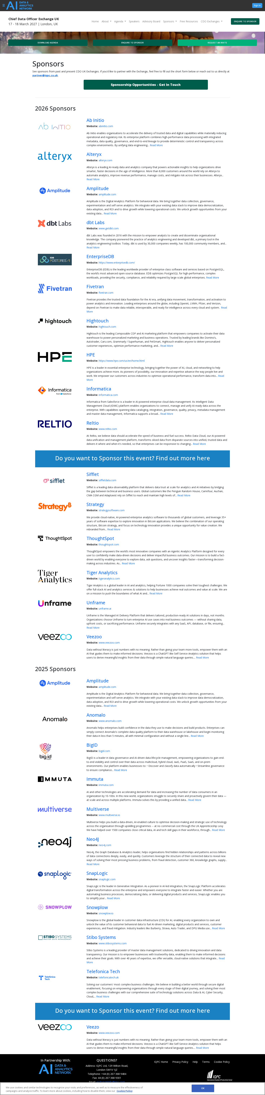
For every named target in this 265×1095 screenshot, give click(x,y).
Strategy (95, 504)
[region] (132, 1088)
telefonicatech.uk (109, 977)
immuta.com (106, 785)
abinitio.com (106, 126)
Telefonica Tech (103, 971)
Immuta (95, 779)
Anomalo (96, 715)
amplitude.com (107, 194)
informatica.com (108, 395)
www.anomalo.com (110, 721)
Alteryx (94, 154)
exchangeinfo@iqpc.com (110, 1082)
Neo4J (93, 839)
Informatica (99, 388)
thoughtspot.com (109, 544)
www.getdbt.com (109, 228)
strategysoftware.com (112, 510)
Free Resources (189, 21)
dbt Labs (96, 222)
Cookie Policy (222, 1061)
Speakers (134, 21)
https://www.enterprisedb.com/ (117, 262)
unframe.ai (105, 608)
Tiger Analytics (102, 572)
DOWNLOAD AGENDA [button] (48, 42)
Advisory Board (151, 21)
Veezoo (94, 636)
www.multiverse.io (109, 815)
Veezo (93, 1026)
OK (202, 1088)
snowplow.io (106, 913)
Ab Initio (95, 120)
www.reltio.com (108, 429)
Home (95, 21)
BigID (92, 745)
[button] (146, 85)
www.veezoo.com (109, 642)
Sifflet (93, 474)
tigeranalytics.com (109, 578)
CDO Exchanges (210, 21)
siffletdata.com (107, 480)
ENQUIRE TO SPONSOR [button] (245, 21)
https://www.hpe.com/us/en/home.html (122, 360)
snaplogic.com (107, 879)
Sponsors (169, 21)
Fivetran (95, 286)
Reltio (93, 423)
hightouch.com (107, 326)
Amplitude (98, 188)
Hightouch (98, 320)
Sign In (257, 5)
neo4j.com (105, 845)
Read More (156, 145)
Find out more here (183, 458)
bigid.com (104, 751)
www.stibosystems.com (113, 943)
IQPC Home (161, 1061)
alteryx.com (105, 160)
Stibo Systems (101, 937)
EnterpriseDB (100, 256)
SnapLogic (97, 873)
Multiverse (98, 809)
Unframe (96, 602)
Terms (206, 1061)
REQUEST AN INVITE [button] (217, 42)
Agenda (119, 21)
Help (195, 1061)
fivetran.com (106, 292)
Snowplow (97, 907)
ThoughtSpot (100, 538)
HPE (91, 354)
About (105, 21)
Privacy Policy (180, 1061)
